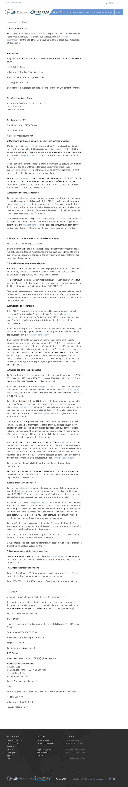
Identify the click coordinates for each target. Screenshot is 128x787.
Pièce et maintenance (44, 743)
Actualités (11, 746)
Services (10, 750)
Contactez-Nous (15, 3)
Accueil (7, 3)
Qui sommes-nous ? (15, 740)
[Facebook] (114, 779)
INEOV (9, 759)
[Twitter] (110, 779)
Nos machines (91, 12)
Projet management (44, 750)
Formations (41, 756)
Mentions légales (96, 779)
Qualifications (41, 753)
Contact (117, 12)
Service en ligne (42, 740)
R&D (38, 746)
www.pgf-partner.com (34, 146)
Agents (112, 12)
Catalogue (105, 12)
